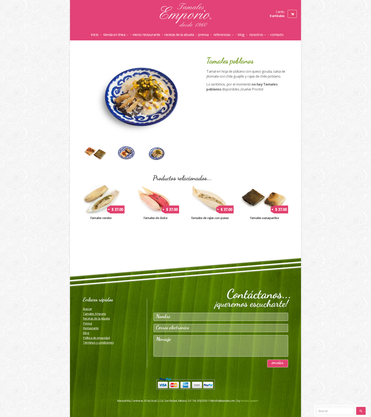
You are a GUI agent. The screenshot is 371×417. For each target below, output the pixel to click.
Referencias (222, 34)
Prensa (203, 34)
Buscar (87, 309)
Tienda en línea (114, 34)
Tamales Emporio (94, 314)
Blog (241, 34)
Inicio (95, 34)
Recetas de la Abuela (96, 318)
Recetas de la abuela (179, 34)
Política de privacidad (96, 338)
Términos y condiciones (98, 342)
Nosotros (256, 34)
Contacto (276, 34)
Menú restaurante (146, 34)
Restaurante (91, 328)
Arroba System (249, 401)
